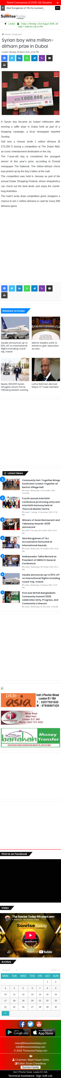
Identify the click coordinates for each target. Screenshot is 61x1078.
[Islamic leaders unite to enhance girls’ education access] (46, 328)
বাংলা (57, 8)
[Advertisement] (30, 247)
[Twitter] (12, 58)
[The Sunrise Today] (13, 16)
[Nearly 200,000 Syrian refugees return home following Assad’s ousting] (15, 369)
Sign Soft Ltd (44, 1075)
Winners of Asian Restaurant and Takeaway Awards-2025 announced (41, 524)
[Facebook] (4, 58)
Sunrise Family (30, 1067)
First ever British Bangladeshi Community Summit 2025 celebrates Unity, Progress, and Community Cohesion (40, 598)
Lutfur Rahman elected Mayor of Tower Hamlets (45, 385)
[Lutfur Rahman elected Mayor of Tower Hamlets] (46, 369)
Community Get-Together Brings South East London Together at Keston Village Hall (41, 484)
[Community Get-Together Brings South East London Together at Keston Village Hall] (11, 484)
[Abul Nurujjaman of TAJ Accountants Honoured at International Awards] (11, 542)
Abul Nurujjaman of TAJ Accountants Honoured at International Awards (37, 542)
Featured (16, 34)
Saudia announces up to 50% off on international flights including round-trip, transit (14, 347)
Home (7, 34)
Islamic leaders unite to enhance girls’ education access (45, 345)
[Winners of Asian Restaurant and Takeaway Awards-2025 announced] (11, 524)
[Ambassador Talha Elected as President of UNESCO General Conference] (11, 560)
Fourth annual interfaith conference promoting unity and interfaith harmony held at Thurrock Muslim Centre (41, 503)
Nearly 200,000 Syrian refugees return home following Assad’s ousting (14, 386)
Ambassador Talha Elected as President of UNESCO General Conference (39, 560)
